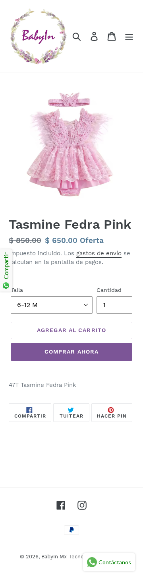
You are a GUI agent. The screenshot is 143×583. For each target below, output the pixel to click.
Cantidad (109, 290)
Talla (17, 290)
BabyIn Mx (54, 557)
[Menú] (129, 36)
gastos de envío (99, 253)
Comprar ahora (71, 351)
